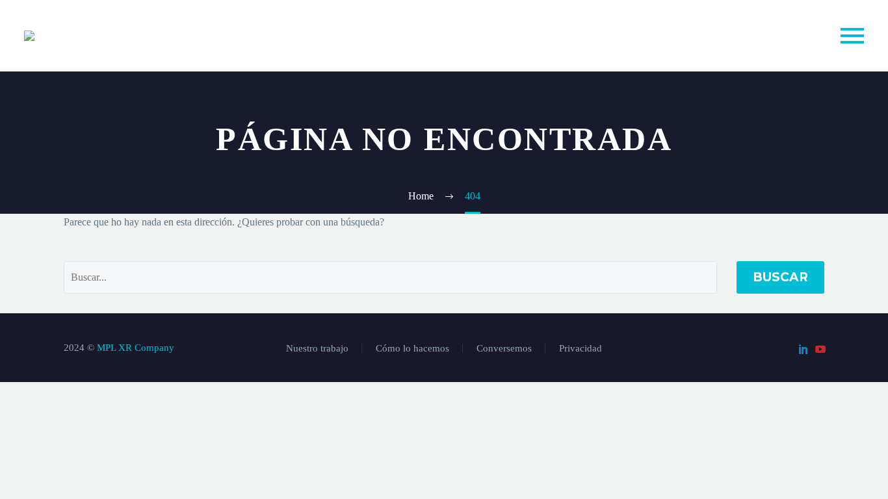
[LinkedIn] (803, 349)
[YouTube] (820, 349)
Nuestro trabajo (317, 348)
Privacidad (580, 348)
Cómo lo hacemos (412, 348)
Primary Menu (852, 35)
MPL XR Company (135, 347)
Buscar (780, 277)
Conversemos (504, 348)
